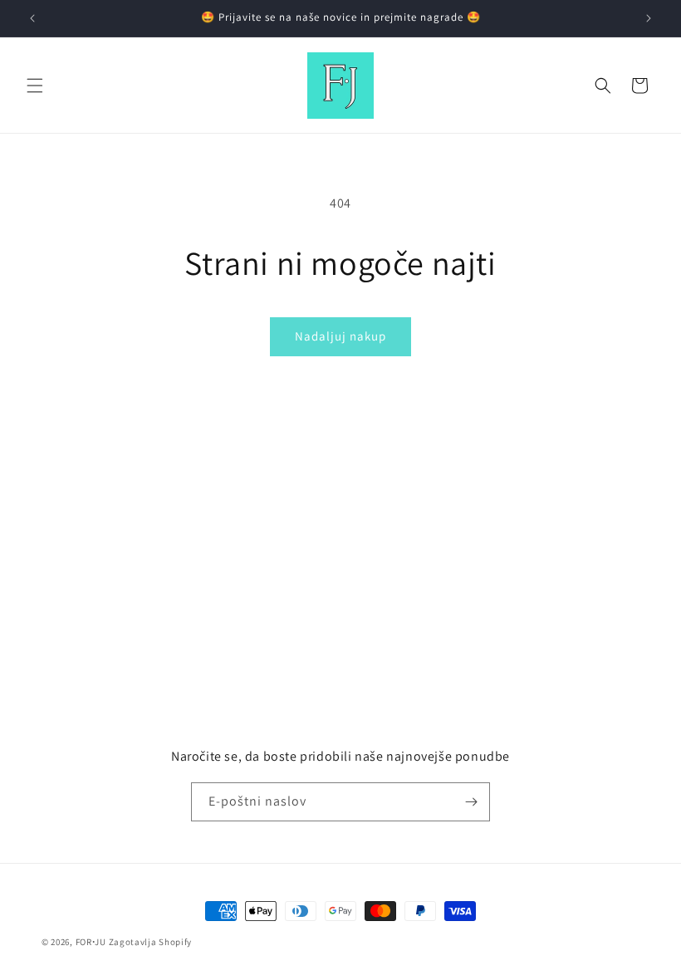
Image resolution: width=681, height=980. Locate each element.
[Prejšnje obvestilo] (32, 18)
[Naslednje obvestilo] (648, 18)
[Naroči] (471, 801)
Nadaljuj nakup (340, 336)
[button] (35, 85)
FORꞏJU (91, 942)
